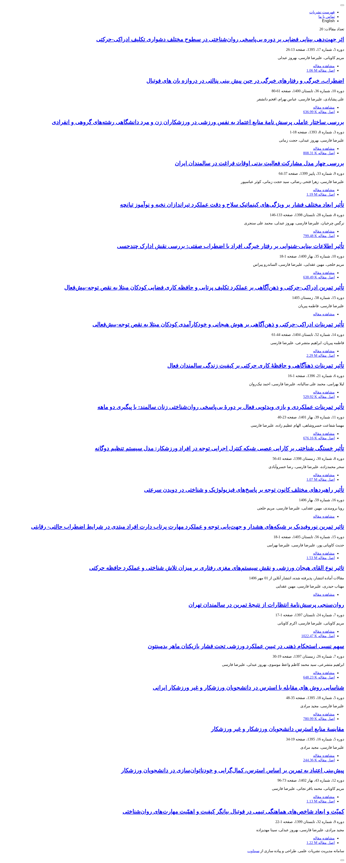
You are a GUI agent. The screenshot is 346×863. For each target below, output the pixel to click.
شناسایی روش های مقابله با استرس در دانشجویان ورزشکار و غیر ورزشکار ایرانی (248, 687)
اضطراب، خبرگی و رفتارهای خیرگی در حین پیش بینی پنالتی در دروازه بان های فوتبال (245, 81)
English (328, 21)
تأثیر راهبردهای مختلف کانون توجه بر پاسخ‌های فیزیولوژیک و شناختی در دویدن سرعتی (244, 490)
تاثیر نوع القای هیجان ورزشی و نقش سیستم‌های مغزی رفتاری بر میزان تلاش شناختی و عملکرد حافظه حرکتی (216, 568)
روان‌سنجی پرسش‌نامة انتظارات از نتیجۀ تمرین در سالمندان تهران (266, 605)
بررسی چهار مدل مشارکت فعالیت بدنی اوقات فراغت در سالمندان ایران (259, 163)
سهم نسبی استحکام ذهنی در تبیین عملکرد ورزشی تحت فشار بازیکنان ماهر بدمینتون (246, 646)
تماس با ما (326, 17)
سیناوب (253, 851)
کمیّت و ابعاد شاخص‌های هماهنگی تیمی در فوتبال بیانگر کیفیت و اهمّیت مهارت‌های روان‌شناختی (233, 811)
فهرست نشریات (322, 12)
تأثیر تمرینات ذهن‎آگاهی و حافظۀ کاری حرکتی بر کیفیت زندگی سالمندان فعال (255, 365)
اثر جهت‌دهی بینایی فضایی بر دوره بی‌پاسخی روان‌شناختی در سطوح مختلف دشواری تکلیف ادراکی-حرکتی (220, 39)
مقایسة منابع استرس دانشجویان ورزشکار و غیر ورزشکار (277, 729)
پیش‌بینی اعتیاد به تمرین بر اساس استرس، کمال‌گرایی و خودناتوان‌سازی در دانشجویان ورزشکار (232, 770)
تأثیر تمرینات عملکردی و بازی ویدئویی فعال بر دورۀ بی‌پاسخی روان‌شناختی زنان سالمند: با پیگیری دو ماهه (220, 407)
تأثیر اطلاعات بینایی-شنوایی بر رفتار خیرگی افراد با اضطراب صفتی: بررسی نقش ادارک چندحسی (230, 246)
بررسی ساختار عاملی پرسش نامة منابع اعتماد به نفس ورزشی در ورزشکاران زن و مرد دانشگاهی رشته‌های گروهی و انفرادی (198, 122)
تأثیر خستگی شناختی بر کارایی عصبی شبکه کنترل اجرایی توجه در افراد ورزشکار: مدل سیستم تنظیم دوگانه (219, 448)
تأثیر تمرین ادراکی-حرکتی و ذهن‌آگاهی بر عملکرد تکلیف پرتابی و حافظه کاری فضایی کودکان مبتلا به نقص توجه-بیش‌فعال (204, 287)
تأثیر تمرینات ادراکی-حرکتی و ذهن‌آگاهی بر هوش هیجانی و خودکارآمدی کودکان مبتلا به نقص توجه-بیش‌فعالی (218, 324)
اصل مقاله (320, 70)
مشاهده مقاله (324, 66)
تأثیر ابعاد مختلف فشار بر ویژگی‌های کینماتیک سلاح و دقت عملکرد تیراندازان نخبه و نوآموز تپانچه (232, 205)
